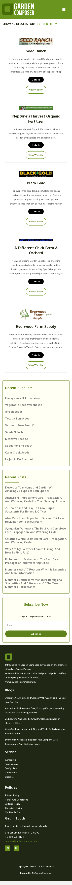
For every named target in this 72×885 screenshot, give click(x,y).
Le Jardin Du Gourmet (19, 459)
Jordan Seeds (13, 411)
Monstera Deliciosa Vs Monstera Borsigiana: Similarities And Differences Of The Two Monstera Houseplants (33, 583)
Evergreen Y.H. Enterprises (22, 398)
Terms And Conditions (16, 799)
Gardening (10, 759)
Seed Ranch (36, 50)
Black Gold (36, 182)
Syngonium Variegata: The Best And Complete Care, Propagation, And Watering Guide (35, 530)
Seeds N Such (14, 432)
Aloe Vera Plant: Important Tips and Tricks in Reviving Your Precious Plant (34, 519)
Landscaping (11, 763)
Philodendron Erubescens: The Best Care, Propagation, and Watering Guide (32, 561)
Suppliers (10, 776)
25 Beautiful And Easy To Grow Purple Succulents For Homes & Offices (30, 509)
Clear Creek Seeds (17, 452)
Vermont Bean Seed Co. (20, 425)
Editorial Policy (12, 803)
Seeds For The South (18, 445)
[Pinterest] (16, 848)
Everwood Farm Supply (36, 326)
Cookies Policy (12, 812)
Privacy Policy (12, 795)
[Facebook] (7, 848)
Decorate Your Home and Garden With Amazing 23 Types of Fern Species (30, 489)
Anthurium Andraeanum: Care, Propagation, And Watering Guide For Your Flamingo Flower (35, 499)
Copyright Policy (13, 807)
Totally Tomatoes (17, 418)
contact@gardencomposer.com (21, 841)
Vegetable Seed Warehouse (23, 404)
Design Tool (11, 768)
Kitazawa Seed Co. (17, 438)
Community (11, 772)
